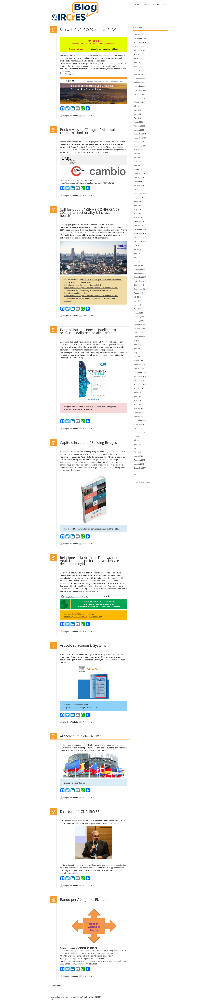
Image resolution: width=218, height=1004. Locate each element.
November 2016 (140, 376)
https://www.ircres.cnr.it (69, 58)
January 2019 (139, 273)
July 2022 (137, 106)
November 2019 (140, 233)
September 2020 (140, 193)
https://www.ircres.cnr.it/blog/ (104, 49)
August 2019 (138, 245)
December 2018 (140, 277)
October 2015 (139, 428)
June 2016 (137, 396)
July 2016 (137, 392)
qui (84, 783)
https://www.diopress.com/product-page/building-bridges (96, 529)
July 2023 (137, 58)
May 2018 (137, 305)
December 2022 (140, 86)
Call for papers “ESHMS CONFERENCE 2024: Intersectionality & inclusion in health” (89, 212)
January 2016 (139, 416)
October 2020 (139, 189)
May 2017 (137, 353)
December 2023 (140, 38)
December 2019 (140, 229)
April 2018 (137, 309)
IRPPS (81, 573)
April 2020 (137, 213)
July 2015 (137, 440)
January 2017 (139, 368)
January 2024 (139, 34)
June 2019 (137, 253)
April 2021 (137, 166)
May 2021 (137, 162)
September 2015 (140, 432)
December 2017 (140, 325)
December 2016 (140, 372)
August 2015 (138, 436)
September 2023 (140, 50)
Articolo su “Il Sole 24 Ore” (80, 736)
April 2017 (137, 356)
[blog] (74, 21)
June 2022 (137, 110)
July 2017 (137, 345)
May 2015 (137, 448)
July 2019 (137, 249)
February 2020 (139, 221)
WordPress (82, 997)
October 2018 (139, 285)
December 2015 (140, 420)
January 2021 (139, 178)
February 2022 (139, 126)
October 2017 (139, 333)
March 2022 (138, 122)
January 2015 (139, 464)
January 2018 (139, 321)
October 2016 (139, 380)
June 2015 (137, 444)
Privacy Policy (160, 5)
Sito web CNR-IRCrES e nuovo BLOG (88, 29)
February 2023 (139, 78)
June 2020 (137, 205)
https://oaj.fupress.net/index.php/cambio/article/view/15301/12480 (87, 183)
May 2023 (137, 66)
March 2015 (138, 456)
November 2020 (140, 185)
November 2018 (140, 281)
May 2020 (137, 209)
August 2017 (138, 341)
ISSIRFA (89, 573)
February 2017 (139, 364)
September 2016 (140, 384)
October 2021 (139, 142)
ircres (93, 115)
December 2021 (140, 134)
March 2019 (138, 265)
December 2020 (140, 181)
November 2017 (140, 329)
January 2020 (139, 225)
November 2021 (140, 138)
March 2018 (138, 313)
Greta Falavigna (95, 230)
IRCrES (146, 5)
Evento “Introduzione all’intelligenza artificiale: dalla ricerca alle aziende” (88, 331)
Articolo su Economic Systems (83, 645)
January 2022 (139, 130)
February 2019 (139, 269)
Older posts (55, 986)
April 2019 (137, 261)
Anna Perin (64, 997)
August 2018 (138, 293)
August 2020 (138, 197)
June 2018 (137, 301)
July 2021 (137, 154)
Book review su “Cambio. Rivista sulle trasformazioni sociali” (89, 131)
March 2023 (138, 74)
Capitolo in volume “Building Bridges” (89, 442)
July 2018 (137, 297)
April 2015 (137, 452)
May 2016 (137, 400)
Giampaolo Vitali (86, 750)
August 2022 (138, 102)
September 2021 (140, 146)
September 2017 (140, 337)
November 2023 (140, 42)
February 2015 (139, 460)
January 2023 (139, 82)
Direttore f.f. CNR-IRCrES (79, 811)
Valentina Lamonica (111, 230)
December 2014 (140, 468)
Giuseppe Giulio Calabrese (76, 823)
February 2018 (139, 317)
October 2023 (139, 46)
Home (137, 5)
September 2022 (140, 98)
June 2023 (137, 62)
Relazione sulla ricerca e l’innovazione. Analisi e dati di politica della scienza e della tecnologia (89, 560)
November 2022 (140, 90)
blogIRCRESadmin (70, 115)
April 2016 (137, 404)
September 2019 (140, 241)
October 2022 (139, 94)
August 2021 (138, 150)
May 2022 (137, 114)
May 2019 (137, 257)
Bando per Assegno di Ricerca (83, 899)
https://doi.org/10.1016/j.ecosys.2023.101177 (82, 707)
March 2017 (138, 360)
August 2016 (138, 388)
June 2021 (137, 158)
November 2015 (140, 424)
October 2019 (139, 237)
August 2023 (138, 54)
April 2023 (137, 70)
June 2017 (137, 348)
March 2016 (138, 408)
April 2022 (137, 118)
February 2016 (139, 412)
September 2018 (140, 289)
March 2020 (138, 217)
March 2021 (138, 170)
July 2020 (137, 201)
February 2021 (139, 173)
